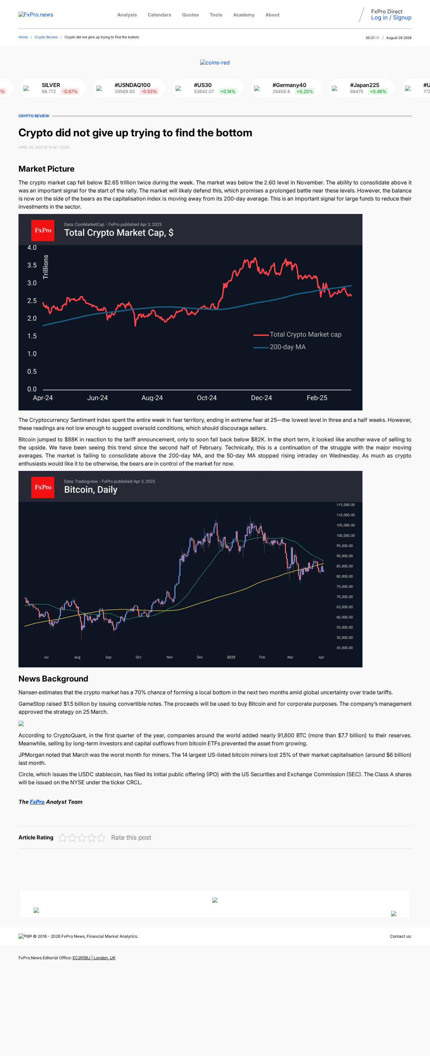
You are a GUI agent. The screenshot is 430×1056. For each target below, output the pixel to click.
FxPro (37, 801)
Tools (216, 14)
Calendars (159, 14)
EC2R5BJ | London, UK (94, 957)
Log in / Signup (391, 17)
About (272, 14)
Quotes (190, 14)
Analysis (127, 14)
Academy (244, 14)
